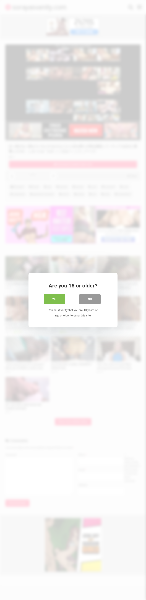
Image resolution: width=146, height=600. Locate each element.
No (90, 299)
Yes (54, 299)
